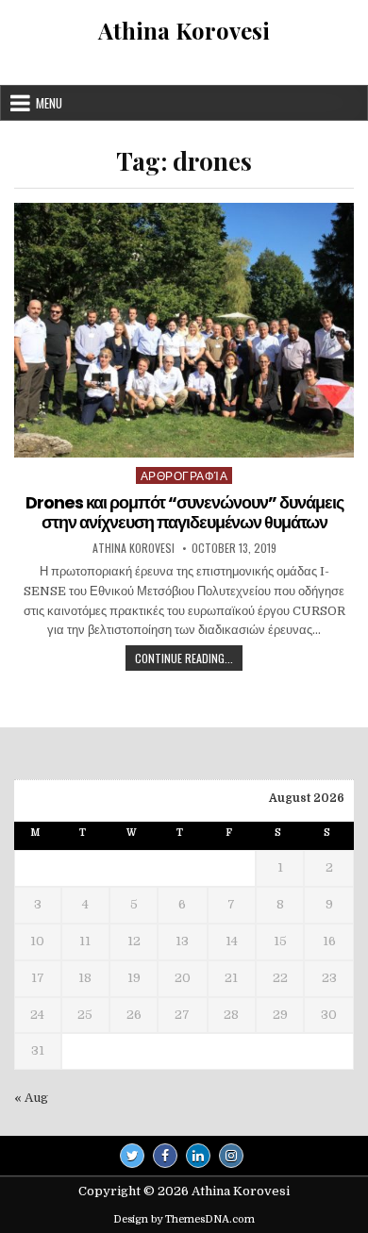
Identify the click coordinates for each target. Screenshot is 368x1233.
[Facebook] (165, 1155)
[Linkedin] (198, 1155)
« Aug (31, 1098)
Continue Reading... (189, 660)
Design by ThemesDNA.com (184, 1219)
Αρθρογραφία (184, 475)
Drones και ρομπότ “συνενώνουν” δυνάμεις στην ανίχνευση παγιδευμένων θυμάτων (184, 513)
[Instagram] (231, 1155)
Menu (49, 102)
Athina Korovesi (184, 30)
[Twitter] (132, 1155)
